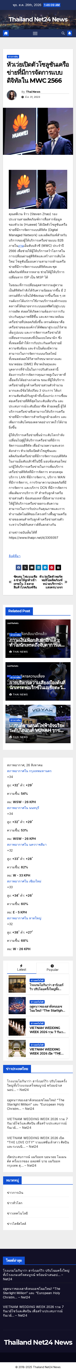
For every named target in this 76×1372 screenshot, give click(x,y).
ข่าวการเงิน (13, 56)
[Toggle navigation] (35, 33)
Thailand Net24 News (38, 19)
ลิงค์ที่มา (14, 556)
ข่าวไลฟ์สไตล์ (16, 1224)
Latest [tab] (21, 969)
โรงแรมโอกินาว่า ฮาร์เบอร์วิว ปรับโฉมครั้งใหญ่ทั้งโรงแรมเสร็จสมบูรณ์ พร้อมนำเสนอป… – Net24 (47, 991)
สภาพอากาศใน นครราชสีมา (27, 844)
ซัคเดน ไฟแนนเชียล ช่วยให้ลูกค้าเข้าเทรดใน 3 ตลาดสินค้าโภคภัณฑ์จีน (25, 582)
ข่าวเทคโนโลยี (37, 980)
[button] (63, 33)
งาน (21, 246)
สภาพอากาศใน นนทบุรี (23, 808)
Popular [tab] (53, 970)
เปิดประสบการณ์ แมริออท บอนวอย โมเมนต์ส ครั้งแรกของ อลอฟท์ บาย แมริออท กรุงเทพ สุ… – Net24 (36, 1161)
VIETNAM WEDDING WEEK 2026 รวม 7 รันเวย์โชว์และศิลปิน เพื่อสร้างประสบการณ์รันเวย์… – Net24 (37, 1123)
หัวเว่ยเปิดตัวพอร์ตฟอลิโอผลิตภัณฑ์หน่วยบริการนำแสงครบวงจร (51, 582)
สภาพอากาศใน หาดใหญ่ (24, 918)
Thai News (33, 92)
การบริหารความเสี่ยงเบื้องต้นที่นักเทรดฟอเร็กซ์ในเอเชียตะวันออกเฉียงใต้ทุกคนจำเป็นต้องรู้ (37, 687)
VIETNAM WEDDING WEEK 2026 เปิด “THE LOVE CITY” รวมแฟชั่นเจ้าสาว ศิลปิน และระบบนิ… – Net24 (38, 1142)
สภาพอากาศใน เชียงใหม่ (24, 881)
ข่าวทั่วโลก (15, 1203)
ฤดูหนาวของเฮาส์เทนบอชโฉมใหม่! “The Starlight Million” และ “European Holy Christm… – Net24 (47, 1012)
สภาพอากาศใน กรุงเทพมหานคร (29, 771)
